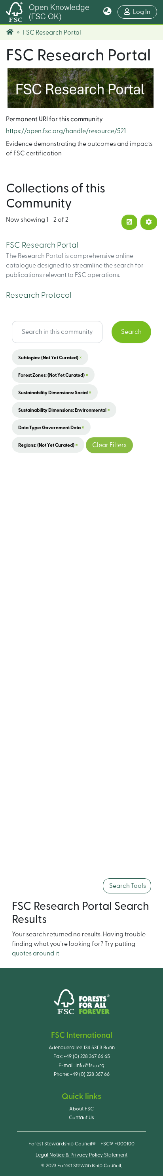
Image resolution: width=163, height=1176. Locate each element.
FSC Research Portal (42, 245)
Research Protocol (38, 295)
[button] (107, 12)
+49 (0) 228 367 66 (90, 1074)
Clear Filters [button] (109, 445)
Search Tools (127, 886)
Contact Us (81, 1117)
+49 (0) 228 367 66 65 (87, 1056)
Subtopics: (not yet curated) (50, 357)
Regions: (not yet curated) (48, 445)
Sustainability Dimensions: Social (54, 392)
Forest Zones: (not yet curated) (53, 375)
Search (131, 332)
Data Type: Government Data (51, 427)
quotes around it (35, 953)
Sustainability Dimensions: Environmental (64, 410)
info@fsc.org (90, 1065)
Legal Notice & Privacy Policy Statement (81, 1155)
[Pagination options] (148, 222)
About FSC (81, 1108)
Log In (145, 11)
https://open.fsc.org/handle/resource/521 (66, 131)
